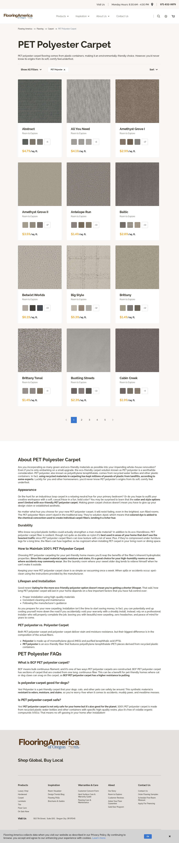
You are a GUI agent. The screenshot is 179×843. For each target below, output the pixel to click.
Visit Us (101, 4)
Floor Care (22, 808)
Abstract (28, 129)
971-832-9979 (168, 4)
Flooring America (25, 29)
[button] (158, 16)
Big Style (77, 295)
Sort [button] (152, 69)
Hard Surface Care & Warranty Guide (87, 795)
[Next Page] (113, 420)
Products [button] (61, 16)
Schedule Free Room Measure (147, 799)
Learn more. (99, 838)
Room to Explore (115, 794)
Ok (148, 836)
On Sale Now (23, 811)
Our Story (112, 791)
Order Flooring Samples (148, 794)
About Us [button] (101, 16)
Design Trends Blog (56, 794)
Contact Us (122, 16)
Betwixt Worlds (33, 295)
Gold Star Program (116, 807)
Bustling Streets (82, 378)
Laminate (22, 801)
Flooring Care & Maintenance (84, 801)
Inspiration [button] (81, 16)
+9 (47, 391)
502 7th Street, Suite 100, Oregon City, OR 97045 (54, 818)
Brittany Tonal (32, 378)
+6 (96, 142)
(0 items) (173, 16)
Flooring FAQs (53, 798)
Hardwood (22, 794)
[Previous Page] (66, 420)
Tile (19, 805)
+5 (47, 142)
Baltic (124, 212)
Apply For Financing (146, 803)
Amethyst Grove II (35, 212)
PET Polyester (56, 70)
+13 (96, 225)
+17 (145, 142)
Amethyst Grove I (132, 129)
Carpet (51, 29)
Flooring (40, 29)
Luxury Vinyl (23, 791)
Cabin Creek (128, 378)
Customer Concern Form (88, 791)
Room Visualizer (54, 791)
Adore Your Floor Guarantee (115, 802)
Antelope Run (81, 212)
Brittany (125, 295)
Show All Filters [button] (29, 69)
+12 (96, 308)
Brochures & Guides (56, 801)
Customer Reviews (116, 798)
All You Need (80, 129)
